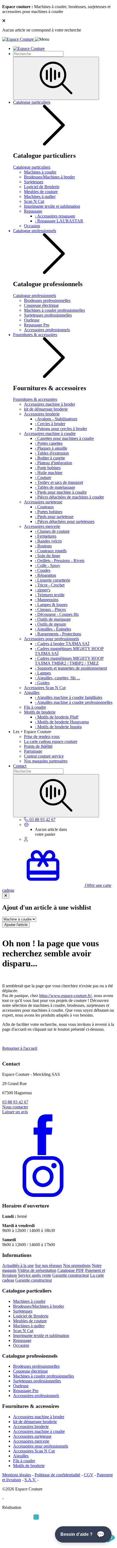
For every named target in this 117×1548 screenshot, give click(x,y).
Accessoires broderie (42, 414)
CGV (88, 1475)
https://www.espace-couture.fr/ (65, 995)
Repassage (33, 211)
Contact (19, 766)
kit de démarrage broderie (46, 409)
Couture (43, 477)
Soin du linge (47, 555)
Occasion (32, 225)
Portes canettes (49, 443)
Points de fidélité (38, 746)
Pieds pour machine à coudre (61, 492)
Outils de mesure (50, 624)
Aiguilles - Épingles (53, 629)
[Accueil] (18, 39)
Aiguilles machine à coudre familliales (68, 697)
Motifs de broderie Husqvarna (62, 722)
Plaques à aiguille (51, 448)
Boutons (43, 546)
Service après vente (34, 1275)
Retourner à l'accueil (19, 1048)
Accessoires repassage (55, 216)
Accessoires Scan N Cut (45, 687)
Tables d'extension (52, 453)
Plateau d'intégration (53, 463)
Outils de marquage (53, 619)
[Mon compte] (26, 839)
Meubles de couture (41, 191)
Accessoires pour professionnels (51, 638)
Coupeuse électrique (41, 305)
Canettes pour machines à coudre (64, 438)
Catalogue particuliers (31, 102)
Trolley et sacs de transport (59, 482)
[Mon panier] (26, 824)
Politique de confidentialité (57, 1475)
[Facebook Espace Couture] (43, 1153)
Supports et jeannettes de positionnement (71, 668)
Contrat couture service (44, 756)
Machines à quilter (40, 196)
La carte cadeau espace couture (50, 741)
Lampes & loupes (51, 604)
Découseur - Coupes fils (57, 614)
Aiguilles (31, 692)
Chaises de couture (52, 531)
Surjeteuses (33, 181)
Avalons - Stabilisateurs (56, 419)
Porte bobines (48, 467)
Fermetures (45, 536)
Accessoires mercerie (42, 526)
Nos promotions (77, 1265)
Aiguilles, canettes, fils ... (57, 678)
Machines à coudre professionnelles (54, 310)
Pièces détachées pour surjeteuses (64, 521)
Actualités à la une (18, 1265)
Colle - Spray (47, 565)
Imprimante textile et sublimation (52, 206)
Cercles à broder (50, 423)
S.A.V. (30, 1479)
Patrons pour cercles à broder (61, 428)
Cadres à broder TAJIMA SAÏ (62, 643)
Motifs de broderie (40, 712)
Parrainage (33, 751)
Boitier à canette (50, 458)
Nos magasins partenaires (45, 761)
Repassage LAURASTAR (59, 221)
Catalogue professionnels (34, 230)
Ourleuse (31, 320)
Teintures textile (49, 594)
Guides (42, 682)
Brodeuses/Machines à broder (49, 177)
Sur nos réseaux (48, 1265)
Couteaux (44, 507)
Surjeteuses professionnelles (48, 315)
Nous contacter (15, 1107)
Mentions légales (16, 1475)
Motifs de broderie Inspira (58, 726)
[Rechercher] (56, 78)
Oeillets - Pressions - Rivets (59, 560)
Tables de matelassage (55, 487)
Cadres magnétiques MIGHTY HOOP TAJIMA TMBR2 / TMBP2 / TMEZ (69, 661)
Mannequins (47, 599)
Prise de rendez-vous (42, 736)
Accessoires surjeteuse (43, 502)
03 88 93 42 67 (15, 1102)
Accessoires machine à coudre (50, 433)
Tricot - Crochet (49, 585)
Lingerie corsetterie (52, 580)
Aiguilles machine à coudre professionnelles (73, 702)
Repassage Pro (36, 325)
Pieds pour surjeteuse (54, 516)
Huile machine (48, 472)
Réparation (45, 575)
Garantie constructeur (70, 1275)
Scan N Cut (34, 201)
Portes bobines (48, 511)
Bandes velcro (48, 541)
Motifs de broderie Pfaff (56, 717)
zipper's (42, 590)
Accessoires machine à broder (49, 404)
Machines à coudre (40, 172)
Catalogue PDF (70, 1270)
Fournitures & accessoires (35, 334)
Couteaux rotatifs (51, 550)
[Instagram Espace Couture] (43, 1195)
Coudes (42, 570)
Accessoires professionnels (47, 329)
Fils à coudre (35, 707)
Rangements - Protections (58, 634)
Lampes (43, 673)
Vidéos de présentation (36, 1270)
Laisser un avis (15, 1111)
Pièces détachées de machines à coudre (69, 497)
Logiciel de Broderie (41, 186)
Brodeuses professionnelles (47, 300)
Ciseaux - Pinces (50, 609)
